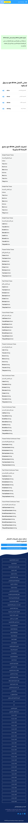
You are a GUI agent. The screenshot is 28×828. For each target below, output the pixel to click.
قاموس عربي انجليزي (14, 618)
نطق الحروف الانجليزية (14, 663)
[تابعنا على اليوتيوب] (20, 813)
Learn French (14, 659)
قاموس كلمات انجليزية (14, 615)
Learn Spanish (14, 642)
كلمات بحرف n (14, 760)
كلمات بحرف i (14, 742)
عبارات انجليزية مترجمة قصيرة (14, 566)
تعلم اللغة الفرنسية (14, 625)
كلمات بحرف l (14, 753)
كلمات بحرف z (14, 801)
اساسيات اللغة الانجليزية (14, 559)
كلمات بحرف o (14, 763)
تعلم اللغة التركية (14, 635)
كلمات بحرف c (14, 722)
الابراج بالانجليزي (14, 708)
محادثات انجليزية (14, 573)
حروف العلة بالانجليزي (14, 608)
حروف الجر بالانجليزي (14, 673)
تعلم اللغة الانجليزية (21, 1)
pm (14, 701)
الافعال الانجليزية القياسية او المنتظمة (14, 544)
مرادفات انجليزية (14, 587)
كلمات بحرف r (14, 773)
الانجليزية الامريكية (14, 649)
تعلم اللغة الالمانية (14, 628)
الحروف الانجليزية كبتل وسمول (14, 697)
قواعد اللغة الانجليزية (14, 577)
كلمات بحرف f (14, 732)
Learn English (14, 639)
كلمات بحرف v (14, 787)
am (14, 704)
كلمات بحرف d (14, 725)
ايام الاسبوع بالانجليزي (14, 677)
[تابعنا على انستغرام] (22, 813)
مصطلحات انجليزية (14, 584)
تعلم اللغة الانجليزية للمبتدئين (14, 580)
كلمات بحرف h (14, 739)
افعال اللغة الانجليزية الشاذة (14, 597)
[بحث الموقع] (2, 2)
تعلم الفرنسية (14, 653)
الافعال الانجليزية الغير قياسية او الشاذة (14, 548)
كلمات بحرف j (14, 746)
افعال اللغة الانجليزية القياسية (14, 594)
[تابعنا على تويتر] (18, 813)
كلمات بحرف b (14, 718)
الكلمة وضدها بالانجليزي (14, 591)
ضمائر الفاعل (14, 691)
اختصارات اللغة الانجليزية (14, 601)
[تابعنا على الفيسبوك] (25, 813)
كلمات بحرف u (14, 784)
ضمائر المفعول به (14, 694)
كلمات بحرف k (14, 749)
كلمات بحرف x (14, 794)
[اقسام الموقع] (26, 2)
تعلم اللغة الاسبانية (14, 632)
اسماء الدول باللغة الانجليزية (14, 622)
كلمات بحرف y (14, 797)
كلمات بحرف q (14, 770)
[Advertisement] (14, 19)
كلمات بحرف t (14, 780)
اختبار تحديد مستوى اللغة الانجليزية (14, 604)
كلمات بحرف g (14, 735)
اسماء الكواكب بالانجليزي (14, 711)
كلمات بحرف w (14, 791)
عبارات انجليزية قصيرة (14, 684)
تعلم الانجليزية (14, 563)
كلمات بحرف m (14, 756)
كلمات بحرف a (14, 715)
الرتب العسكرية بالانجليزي (14, 687)
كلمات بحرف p (14, 766)
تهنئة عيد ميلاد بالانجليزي (14, 670)
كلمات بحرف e (14, 728)
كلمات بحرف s (14, 777)
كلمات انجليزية (14, 570)
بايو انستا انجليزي (14, 666)
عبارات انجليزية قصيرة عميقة (14, 680)
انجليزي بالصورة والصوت (14, 646)
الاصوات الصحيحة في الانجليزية (14, 611)
